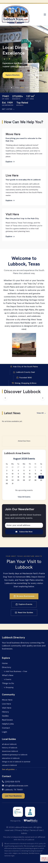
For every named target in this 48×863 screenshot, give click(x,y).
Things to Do (8, 683)
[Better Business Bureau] (30, 812)
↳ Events (7, 679)
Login (4, 732)
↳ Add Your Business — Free (15, 671)
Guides (5, 715)
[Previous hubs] (5, 398)
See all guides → (9, 769)
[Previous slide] (4, 59)
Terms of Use (36, 830)
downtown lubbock (10, 751)
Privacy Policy (21, 830)
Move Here (7, 699)
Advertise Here (24, 441)
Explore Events (25, 604)
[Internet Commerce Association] (18, 812)
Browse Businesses (25, 596)
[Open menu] (45, 14)
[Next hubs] (43, 398)
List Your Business (35, 75)
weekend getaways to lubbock (14, 754)
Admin (24, 833)
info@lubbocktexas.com (16, 785)
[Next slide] (43, 59)
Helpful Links (8, 724)
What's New (7, 675)
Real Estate (7, 719)
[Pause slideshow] (11, 88)
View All (41, 413)
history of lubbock (9, 747)
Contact (6, 728)
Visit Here (6, 707)
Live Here (6, 703)
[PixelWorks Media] (30, 821)
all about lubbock (9, 744)
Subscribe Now (25, 531)
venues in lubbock (9, 765)
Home (5, 663)
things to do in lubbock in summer (16, 761)
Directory (6, 667)
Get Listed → (8, 109)
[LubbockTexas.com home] (15, 15)
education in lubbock (11, 758)
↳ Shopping (9, 687)
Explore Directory (13, 75)
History (5, 711)
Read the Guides (25, 612)
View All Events (24, 497)
